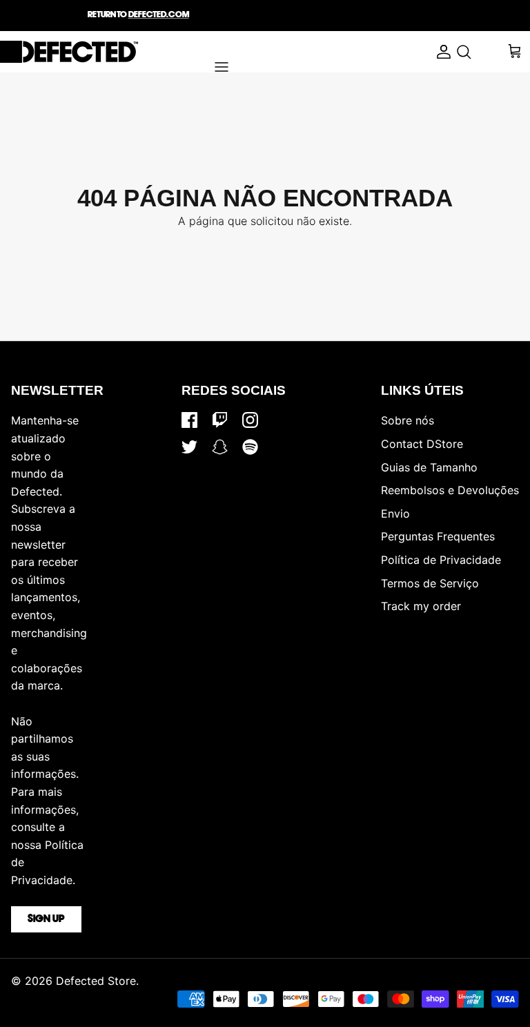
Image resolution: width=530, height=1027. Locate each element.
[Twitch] (220, 420)
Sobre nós (407, 420)
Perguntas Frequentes (438, 536)
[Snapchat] (220, 447)
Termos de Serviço (430, 583)
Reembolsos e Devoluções (450, 490)
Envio (395, 513)
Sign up (46, 919)
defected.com (158, 15)
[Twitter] (189, 447)
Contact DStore (422, 444)
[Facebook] (189, 420)
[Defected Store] (69, 52)
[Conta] (440, 52)
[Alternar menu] (221, 67)
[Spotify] (250, 447)
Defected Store (96, 981)
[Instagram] (250, 420)
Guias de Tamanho (429, 467)
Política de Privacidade (441, 560)
